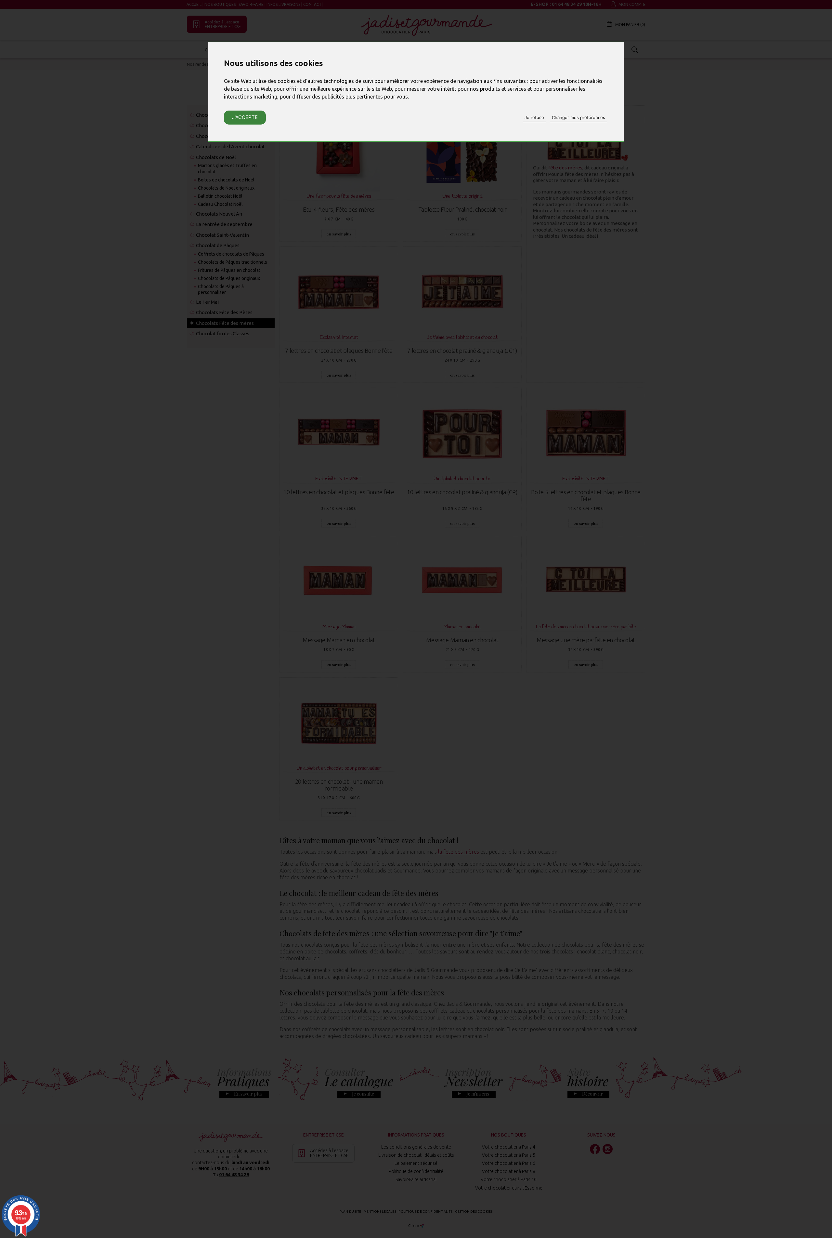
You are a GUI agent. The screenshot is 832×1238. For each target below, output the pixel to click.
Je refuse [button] (534, 117)
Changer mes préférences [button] (578, 117)
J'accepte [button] (245, 117)
